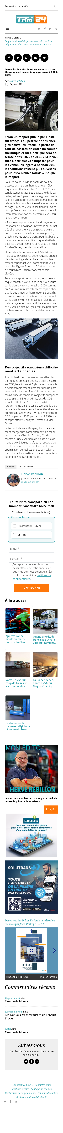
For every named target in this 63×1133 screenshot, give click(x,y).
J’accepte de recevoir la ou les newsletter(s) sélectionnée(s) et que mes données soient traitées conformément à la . (33, 572)
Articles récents (26, 466)
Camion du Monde (16, 1001)
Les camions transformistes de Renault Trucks (30, 1016)
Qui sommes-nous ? (22, 1084)
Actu (16, 37)
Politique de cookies (41, 1088)
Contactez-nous (43, 1084)
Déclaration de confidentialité (20, 1093)
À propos (10, 466)
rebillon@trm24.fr (30, 481)
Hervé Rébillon (17, 80)
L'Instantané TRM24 (29, 526)
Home (8, 37)
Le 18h (22, 534)
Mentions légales (20, 1088)
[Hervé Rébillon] (13, 485)
